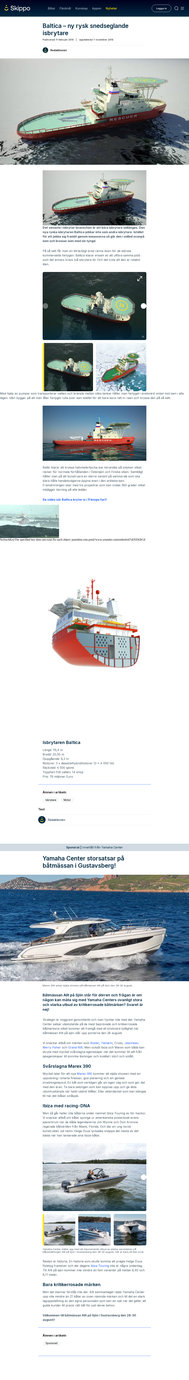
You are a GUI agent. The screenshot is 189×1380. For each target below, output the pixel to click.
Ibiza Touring (100, 1266)
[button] (143, 306)
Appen (96, 8)
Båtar (51, 8)
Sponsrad (51, 1343)
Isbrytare (51, 799)
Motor (67, 799)
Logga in (161, 8)
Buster (94, 1043)
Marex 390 (84, 1073)
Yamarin (107, 1043)
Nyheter (111, 8)
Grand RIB (75, 1047)
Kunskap (81, 8)
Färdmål (65, 8)
